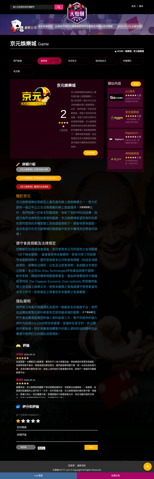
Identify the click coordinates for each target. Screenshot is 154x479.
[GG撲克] (116, 97)
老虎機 (16, 71)
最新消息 (81, 465)
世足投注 (72, 61)
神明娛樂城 (132, 153)
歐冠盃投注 (101, 61)
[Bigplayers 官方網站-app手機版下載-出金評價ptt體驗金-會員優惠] (116, 139)
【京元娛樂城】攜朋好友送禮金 (34, 186)
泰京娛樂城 (132, 112)
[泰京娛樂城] (116, 118)
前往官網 (90, 153)
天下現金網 (87, 312)
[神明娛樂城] (116, 159)
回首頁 (71, 465)
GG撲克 (130, 91)
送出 (91, 447)
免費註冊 (115, 475)
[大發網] (77, 12)
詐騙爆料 (127, 61)
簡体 (141, 6)
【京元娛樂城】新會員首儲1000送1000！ (38, 178)
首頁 (133, 6)
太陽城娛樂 (84, 207)
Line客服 (38, 475)
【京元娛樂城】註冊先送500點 (33, 169)
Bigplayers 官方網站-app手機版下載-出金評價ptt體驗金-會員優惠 (133, 133)
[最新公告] (23, 26)
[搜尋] (58, 7)
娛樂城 (44, 61)
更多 (136, 84)
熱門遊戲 (17, 61)
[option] (34, 96)
